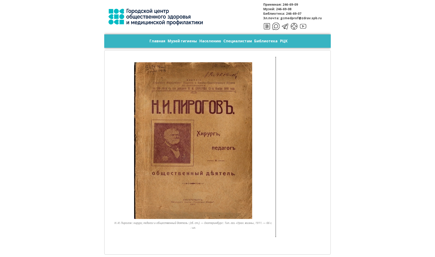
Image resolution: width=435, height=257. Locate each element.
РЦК (284, 40)
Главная (157, 40)
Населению (210, 40)
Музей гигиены (182, 40)
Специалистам (237, 40)
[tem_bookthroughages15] (193, 140)
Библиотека (266, 40)
